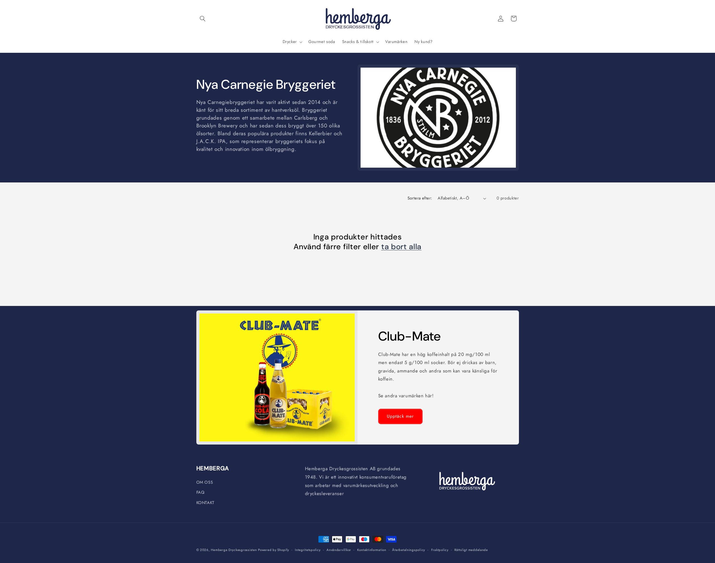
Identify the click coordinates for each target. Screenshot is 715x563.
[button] (202, 18)
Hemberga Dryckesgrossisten (234, 550)
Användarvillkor (338, 550)
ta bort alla (401, 247)
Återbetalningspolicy (408, 550)
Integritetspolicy (308, 550)
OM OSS (204, 482)
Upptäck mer (400, 416)
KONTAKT (205, 503)
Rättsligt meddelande (471, 550)
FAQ (200, 492)
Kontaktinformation (371, 550)
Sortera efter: (419, 198)
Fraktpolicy (440, 550)
